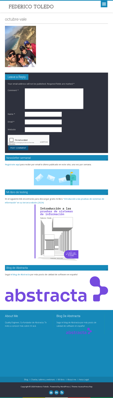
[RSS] (62, 392)
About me (71, 379)
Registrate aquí (12, 164)
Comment (13, 90)
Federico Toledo (42, 386)
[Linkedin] (56, 392)
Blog (26, 379)
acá (34, 326)
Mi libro (61, 379)
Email (11, 121)
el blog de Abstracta (20, 274)
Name (11, 114)
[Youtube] (51, 392)
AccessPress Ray (85, 386)
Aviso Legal (84, 379)
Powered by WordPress (60, 386)
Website (12, 129)
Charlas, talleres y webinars (43, 379)
